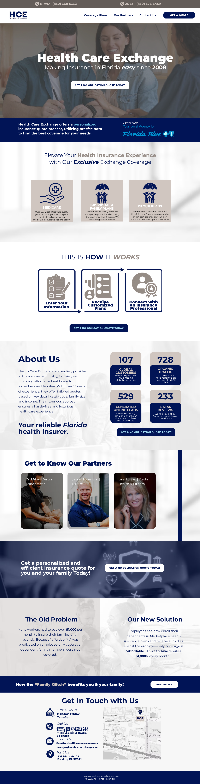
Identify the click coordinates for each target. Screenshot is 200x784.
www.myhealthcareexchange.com (100, 776)
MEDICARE (52, 207)
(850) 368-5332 (65, 4)
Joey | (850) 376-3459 (72, 727)
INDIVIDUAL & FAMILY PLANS (102, 206)
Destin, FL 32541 (69, 759)
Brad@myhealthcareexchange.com (77, 747)
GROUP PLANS (150, 206)
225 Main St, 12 (68, 756)
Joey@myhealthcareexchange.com (77, 743)
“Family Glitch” (50, 684)
